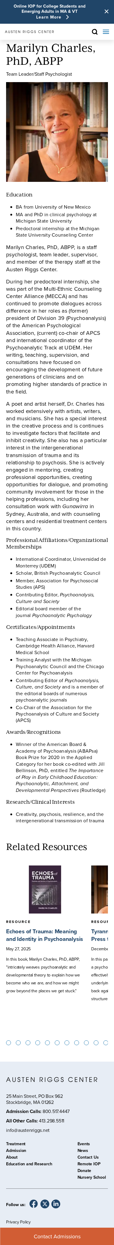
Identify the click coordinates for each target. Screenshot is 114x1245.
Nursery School (92, 1178)
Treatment (16, 1144)
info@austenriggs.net (28, 1130)
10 (86, 1042)
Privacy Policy (18, 1222)
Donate (85, 1171)
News (83, 1151)
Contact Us (88, 1158)
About (12, 1158)
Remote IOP (89, 1164)
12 (105, 1042)
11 (96, 1042)
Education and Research (29, 1164)
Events (84, 1144)
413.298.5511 (51, 1120)
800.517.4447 (56, 1111)
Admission (16, 1151)
